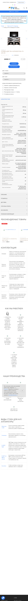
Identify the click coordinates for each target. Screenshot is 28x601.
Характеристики (5, 99)
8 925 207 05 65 (6, 2)
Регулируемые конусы (9, 91)
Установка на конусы (9, 94)
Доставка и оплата (17, 600)
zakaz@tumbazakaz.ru (13, 395)
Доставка (3, 202)
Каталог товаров (14, 11)
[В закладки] (26, 31)
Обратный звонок (21, 2)
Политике (6, 389)
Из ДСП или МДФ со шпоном (4, 458)
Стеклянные (4, 435)
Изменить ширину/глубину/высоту (12, 85)
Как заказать (4, 210)
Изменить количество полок (10, 87)
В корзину (14, 63)
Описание (4, 194)
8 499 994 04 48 (13, 2)
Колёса (18, 91)
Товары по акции (4, 600)
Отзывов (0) (4, 198)
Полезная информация (7, 214)
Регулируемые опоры (9, 89)
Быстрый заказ (14, 66)
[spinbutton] (23, 59)
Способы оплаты (6, 206)
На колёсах (4, 465)
